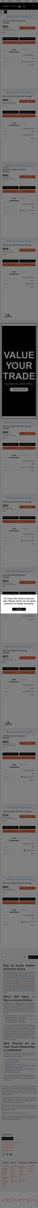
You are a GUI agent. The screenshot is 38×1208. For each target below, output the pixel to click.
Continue (19, 609)
